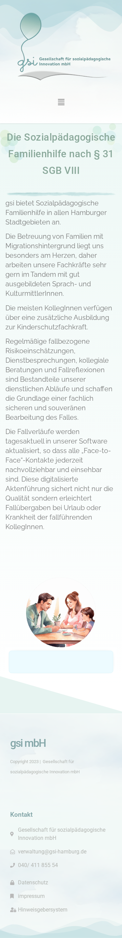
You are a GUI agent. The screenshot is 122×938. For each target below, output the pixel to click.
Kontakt (21, 814)
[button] (61, 102)
